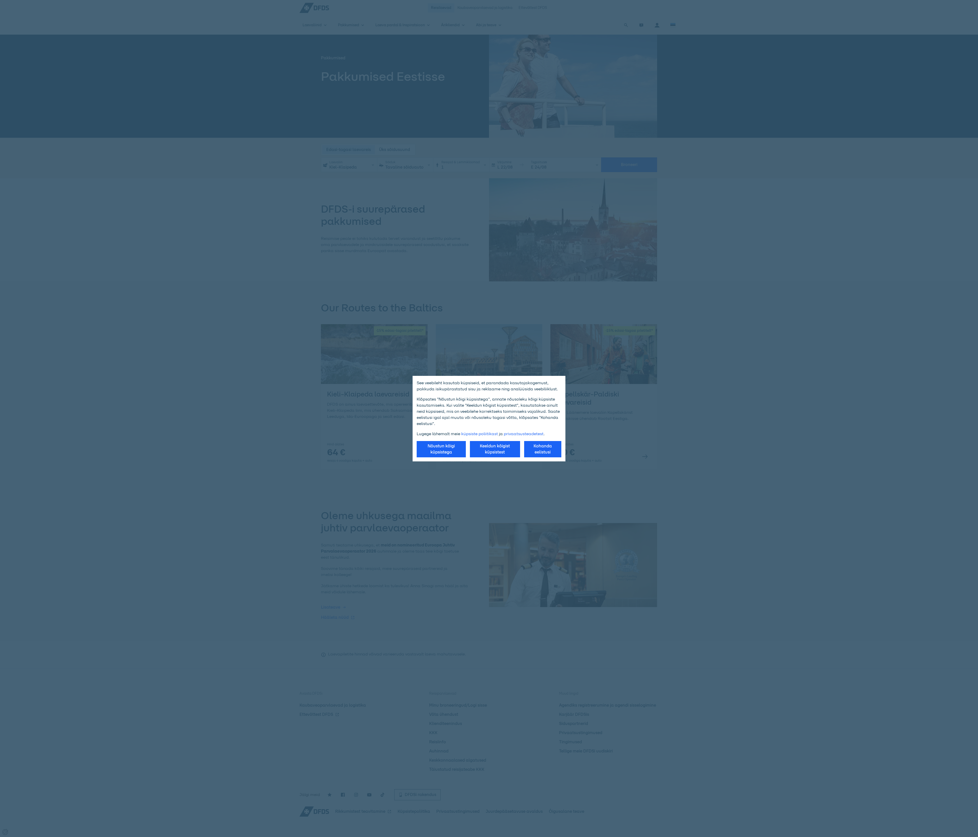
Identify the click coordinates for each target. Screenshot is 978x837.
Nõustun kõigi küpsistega (441, 449)
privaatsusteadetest (524, 433)
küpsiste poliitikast (479, 433)
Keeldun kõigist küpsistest (495, 449)
